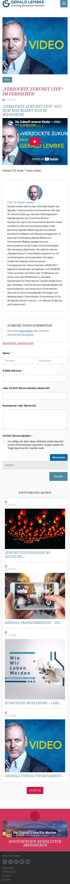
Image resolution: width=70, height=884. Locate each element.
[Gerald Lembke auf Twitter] (22, 861)
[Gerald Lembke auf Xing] (10, 861)
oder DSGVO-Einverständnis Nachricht (26, 388)
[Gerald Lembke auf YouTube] (27, 861)
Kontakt (6, 879)
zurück (35, 790)
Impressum (8, 868)
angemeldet (26, 330)
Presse (6, 875)
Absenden (58, 457)
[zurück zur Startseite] (23, 3)
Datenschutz (9, 871)
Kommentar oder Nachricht (19, 405)
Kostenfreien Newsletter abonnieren (35, 843)
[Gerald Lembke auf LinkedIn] (16, 861)
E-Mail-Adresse (13, 370)
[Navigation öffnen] (64, 3)
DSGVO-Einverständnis (17, 435)
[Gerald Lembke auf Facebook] (4, 861)
